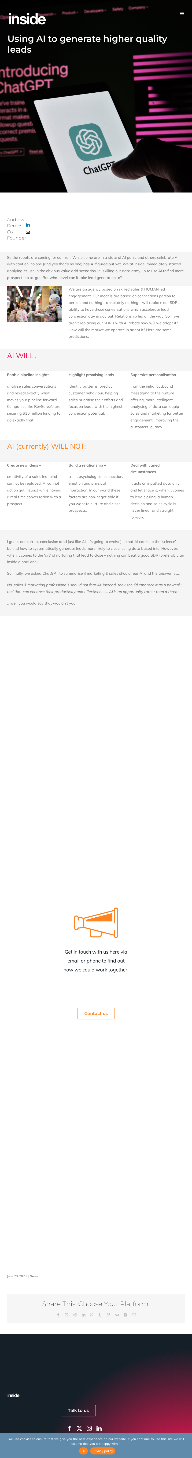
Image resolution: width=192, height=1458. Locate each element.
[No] (186, 1445)
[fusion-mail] (28, 232)
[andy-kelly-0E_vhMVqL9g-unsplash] (13, 1394)
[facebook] (69, 1428)
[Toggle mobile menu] (182, 10)
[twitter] (79, 1428)
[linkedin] (99, 1428)
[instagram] (89, 1428)
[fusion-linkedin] (28, 225)
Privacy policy (102, 1451)
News (34, 1276)
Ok (83, 1451)
